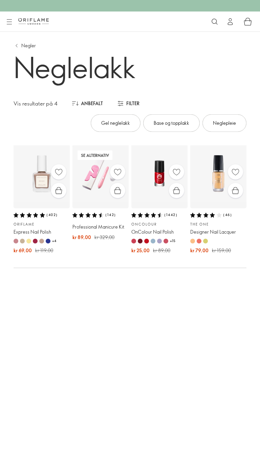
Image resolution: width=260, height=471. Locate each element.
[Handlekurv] (248, 22)
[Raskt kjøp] (58, 190)
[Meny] (9, 22)
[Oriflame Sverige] (33, 21)
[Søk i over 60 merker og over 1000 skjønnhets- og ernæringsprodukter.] (215, 22)
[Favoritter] (58, 172)
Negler (28, 45)
